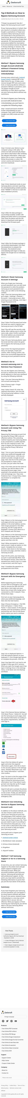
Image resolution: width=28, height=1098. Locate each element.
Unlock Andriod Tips (18, 6)
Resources (9, 6)
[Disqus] (14, 980)
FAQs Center (5, 1060)
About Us (4, 1070)
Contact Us (5, 1073)
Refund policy (4, 1088)
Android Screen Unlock (10, 838)
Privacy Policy (4, 1085)
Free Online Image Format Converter (12, 1040)
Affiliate (3, 1090)
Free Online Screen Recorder (10, 1042)
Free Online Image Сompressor (11, 1037)
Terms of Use (21, 1085)
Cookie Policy (13, 1085)
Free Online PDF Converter (10, 1028)
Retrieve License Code (15, 1088)
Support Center (6, 1058)
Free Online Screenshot (9, 1045)
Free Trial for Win (10, 120)
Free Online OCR (7, 1051)
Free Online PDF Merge (8, 1034)
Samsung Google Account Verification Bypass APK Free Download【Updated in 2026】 (14, 936)
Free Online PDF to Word (9, 1031)
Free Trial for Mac (10, 125)
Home (3, 6)
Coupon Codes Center (8, 1063)
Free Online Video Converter (10, 1048)
